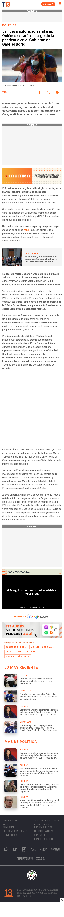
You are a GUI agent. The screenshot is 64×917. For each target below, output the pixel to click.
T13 (4, 92)
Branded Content (43, 839)
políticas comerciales (15, 831)
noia (8, 652)
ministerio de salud (42, 647)
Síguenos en (20, 616)
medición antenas (43, 831)
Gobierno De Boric (16, 647)
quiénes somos (11, 821)
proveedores (10, 835)
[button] (39, 92)
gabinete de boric (25, 652)
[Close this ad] (62, 900)
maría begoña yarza (18, 656)
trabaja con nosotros (46, 821)
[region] (32, 910)
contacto (39, 835)
